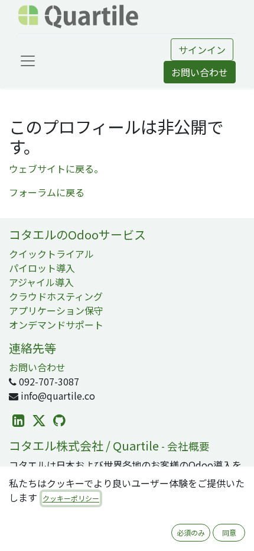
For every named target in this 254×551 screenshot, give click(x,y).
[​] (18, 420)
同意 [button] (229, 532)
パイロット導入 (42, 268)
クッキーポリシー (71, 498)
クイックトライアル (51, 254)
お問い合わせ (199, 72)
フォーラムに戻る (46, 192)
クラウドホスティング (56, 296)
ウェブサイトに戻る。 (56, 168)
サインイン (202, 50)
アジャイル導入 (41, 282)
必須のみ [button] (191, 532)
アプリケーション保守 (56, 310)
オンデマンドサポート (56, 324)
